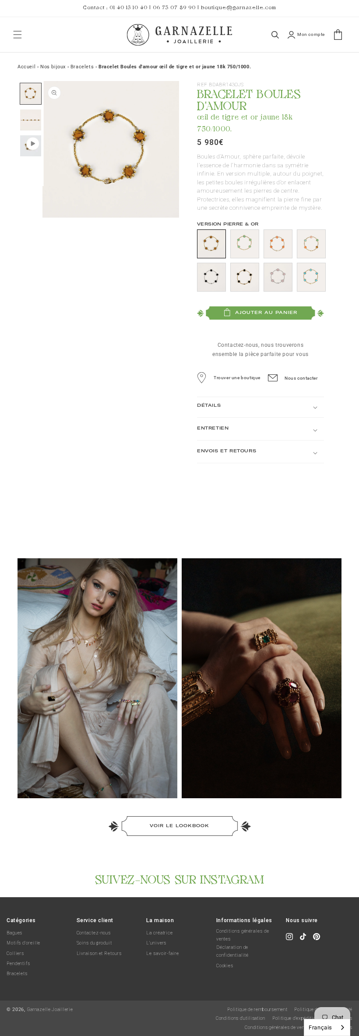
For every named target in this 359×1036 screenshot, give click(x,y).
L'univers (156, 943)
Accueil (26, 67)
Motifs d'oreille (23, 943)
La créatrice (159, 932)
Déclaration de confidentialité (232, 951)
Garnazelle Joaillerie (50, 1009)
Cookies (224, 965)
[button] (17, 34)
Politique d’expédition (295, 1018)
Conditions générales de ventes (242, 935)
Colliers (15, 953)
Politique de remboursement (257, 1009)
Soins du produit (94, 943)
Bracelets (17, 973)
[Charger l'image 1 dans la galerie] (31, 94)
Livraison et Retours (99, 953)
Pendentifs (18, 963)
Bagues (14, 932)
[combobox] (327, 1027)
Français (320, 1027)
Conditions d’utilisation (240, 1018)
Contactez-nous (94, 932)
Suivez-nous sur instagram (179, 878)
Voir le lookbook (179, 825)
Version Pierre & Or (228, 224)
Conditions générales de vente (276, 1027)
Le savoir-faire (162, 953)
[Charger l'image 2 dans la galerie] (31, 119)
